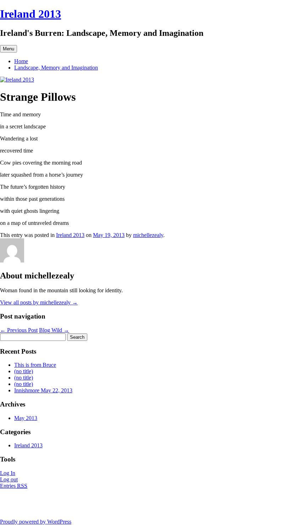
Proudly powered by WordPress (35, 522)
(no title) (23, 371)
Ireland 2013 (30, 13)
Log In (7, 473)
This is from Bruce (35, 365)
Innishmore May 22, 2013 (43, 390)
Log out (9, 479)
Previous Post (19, 330)
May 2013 (25, 418)
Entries (13, 486)
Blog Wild (54, 330)
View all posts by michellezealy (39, 302)
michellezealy (148, 235)
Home (21, 61)
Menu (8, 48)
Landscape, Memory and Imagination (56, 68)
